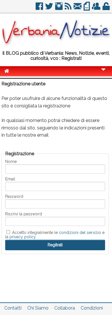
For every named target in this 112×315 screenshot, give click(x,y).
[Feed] (68, 8)
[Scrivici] (78, 8)
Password (14, 196)
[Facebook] (40, 8)
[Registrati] (96, 8)
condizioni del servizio (80, 232)
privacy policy (22, 237)
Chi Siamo (38, 308)
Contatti (13, 308)
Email (10, 179)
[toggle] (103, 73)
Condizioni (92, 308)
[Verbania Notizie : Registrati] (56, 44)
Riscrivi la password (23, 214)
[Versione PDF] (87, 8)
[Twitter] (49, 8)
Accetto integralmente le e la (55, 234)
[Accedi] (107, 8)
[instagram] (59, 8)
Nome (11, 162)
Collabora (64, 308)
